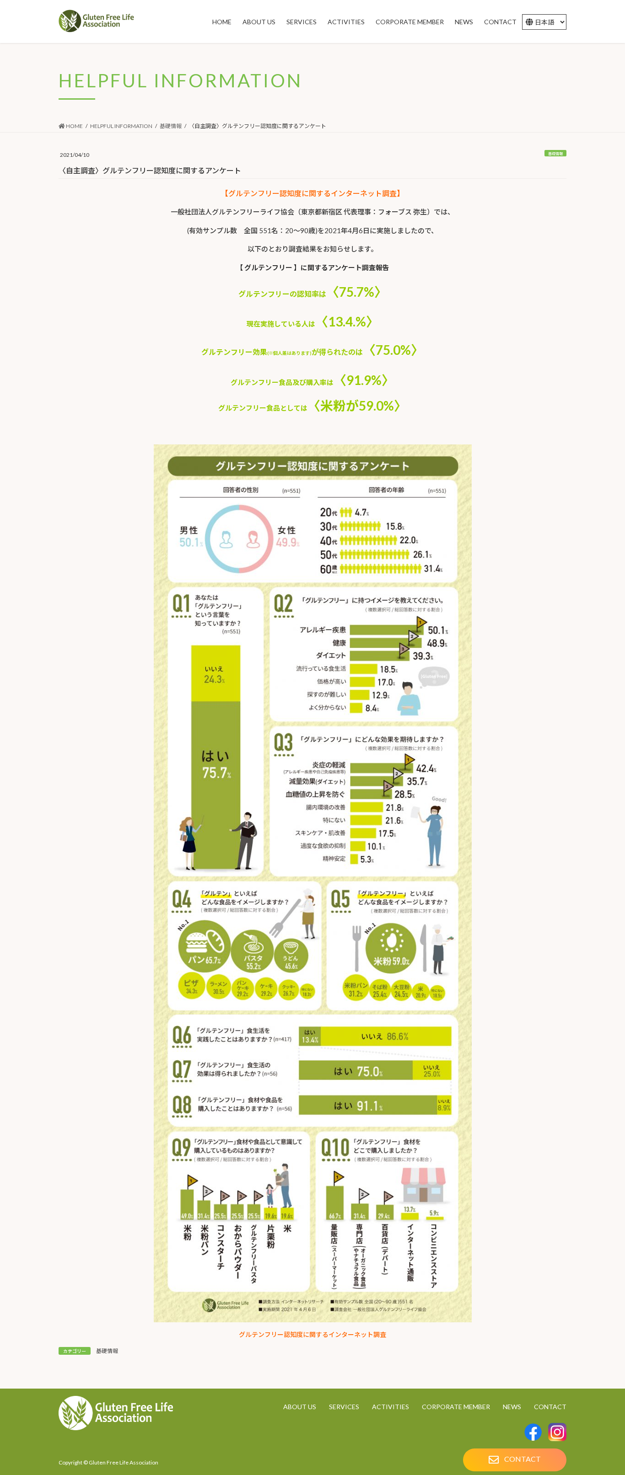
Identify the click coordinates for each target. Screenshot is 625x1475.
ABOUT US (299, 1407)
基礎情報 (555, 153)
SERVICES (344, 1407)
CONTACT (550, 1407)
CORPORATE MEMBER (456, 1407)
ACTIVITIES (390, 1407)
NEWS (512, 1407)
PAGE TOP (601, 1445)
